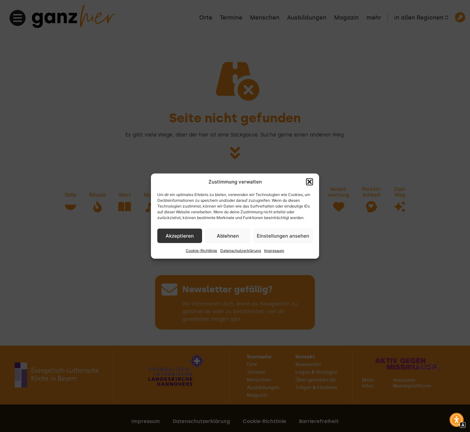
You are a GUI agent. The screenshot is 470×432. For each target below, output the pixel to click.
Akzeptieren (180, 235)
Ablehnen (228, 235)
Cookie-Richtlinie (201, 250)
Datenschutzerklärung (240, 250)
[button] (309, 182)
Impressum (274, 250)
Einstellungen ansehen (283, 235)
